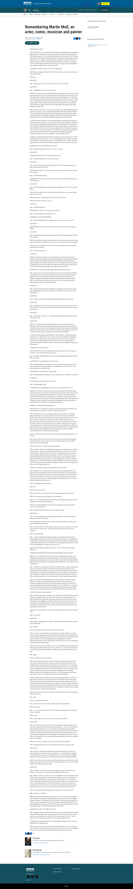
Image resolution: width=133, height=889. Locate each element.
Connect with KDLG (57, 868)
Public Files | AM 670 (57, 871)
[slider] (31, 10)
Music (31, 14)
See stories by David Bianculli (41, 854)
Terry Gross (32, 37)
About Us (52, 14)
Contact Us (61, 14)
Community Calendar (72, 14)
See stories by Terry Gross (40, 843)
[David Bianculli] (28, 853)
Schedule (44, 14)
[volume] (29, 10)
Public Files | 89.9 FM (75, 868)
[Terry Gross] (28, 841)
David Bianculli (38, 37)
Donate (106, 3)
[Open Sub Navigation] (27, 14)
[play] (25, 10)
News (25, 14)
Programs (37, 14)
